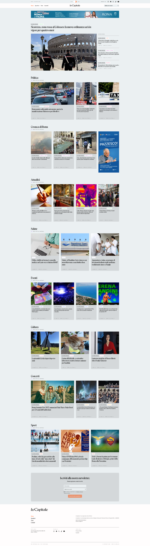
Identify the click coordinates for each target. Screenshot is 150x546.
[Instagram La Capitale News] (108, 1)
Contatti (46, 5)
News (32, 5)
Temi (42, 5)
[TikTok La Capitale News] (115, 1)
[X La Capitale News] (113, 1)
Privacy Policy (79, 491)
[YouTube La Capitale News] (118, 1)
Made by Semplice (115, 544)
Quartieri (37, 5)
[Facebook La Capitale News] (110, 1)
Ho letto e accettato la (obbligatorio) (73, 492)
